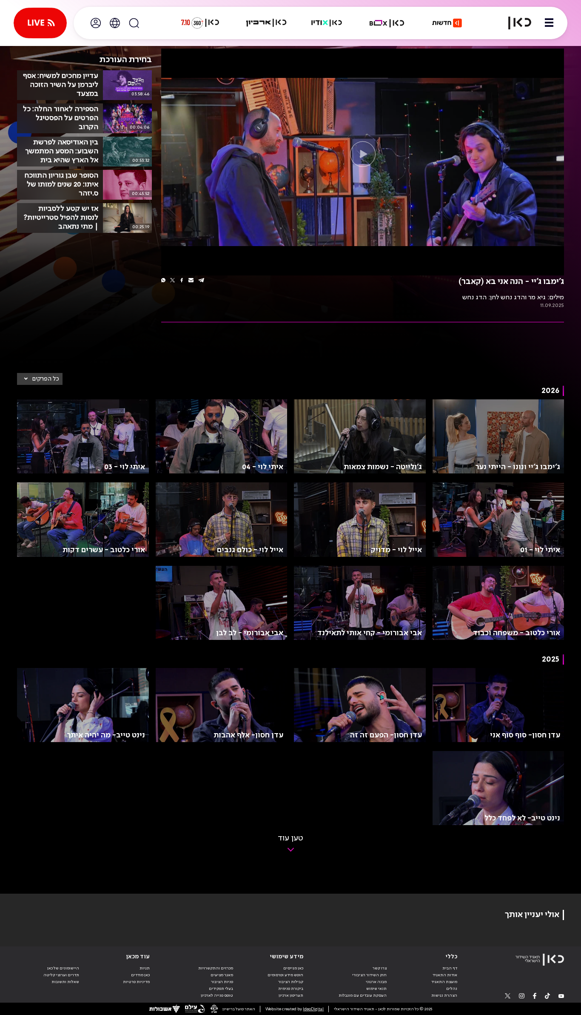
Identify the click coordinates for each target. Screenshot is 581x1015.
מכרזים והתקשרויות (215, 968)
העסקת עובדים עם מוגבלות (363, 995)
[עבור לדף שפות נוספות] (114, 23)
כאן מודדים (140, 975)
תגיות (145, 968)
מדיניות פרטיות (136, 982)
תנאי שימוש (376, 988)
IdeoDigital (313, 1009)
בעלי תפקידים (221, 988)
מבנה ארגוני (376, 982)
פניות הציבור (222, 982)
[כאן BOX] (387, 23)
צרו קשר (380, 968)
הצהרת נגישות (444, 995)
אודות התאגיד (445, 975)
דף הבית (449, 968)
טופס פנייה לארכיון (217, 995)
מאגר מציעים (222, 975)
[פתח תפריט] (549, 23)
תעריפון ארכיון (291, 995)
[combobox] (40, 379)
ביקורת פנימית (290, 988)
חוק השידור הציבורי (369, 975)
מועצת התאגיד (444, 982)
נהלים (451, 988)
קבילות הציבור (290, 982)
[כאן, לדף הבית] (514, 23)
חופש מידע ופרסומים (285, 975)
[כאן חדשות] (447, 23)
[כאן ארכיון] (266, 23)
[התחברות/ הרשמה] (95, 23)
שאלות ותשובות (65, 982)
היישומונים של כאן (63, 968)
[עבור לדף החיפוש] (133, 23)
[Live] (40, 23)
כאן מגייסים (293, 968)
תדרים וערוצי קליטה (61, 975)
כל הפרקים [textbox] (45, 379)
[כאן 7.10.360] (200, 23)
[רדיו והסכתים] (327, 23)
